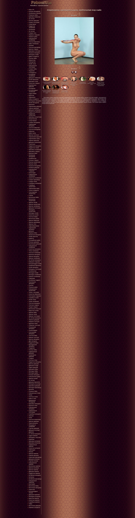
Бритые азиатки (33, 469)
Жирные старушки (34, 35)
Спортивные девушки (32, 355)
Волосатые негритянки (32, 199)
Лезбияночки (32, 158)
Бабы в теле (32, 398)
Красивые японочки (34, 443)
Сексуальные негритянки (33, 289)
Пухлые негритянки (34, 162)
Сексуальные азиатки (33, 463)
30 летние (32, 31)
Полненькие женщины (32, 327)
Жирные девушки (34, 319)
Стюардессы (32, 72)
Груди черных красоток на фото (64, 91)
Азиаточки (32, 489)
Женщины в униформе (32, 425)
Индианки (32, 71)
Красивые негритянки (35, 117)
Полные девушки (34, 242)
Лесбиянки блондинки (32, 155)
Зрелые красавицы (34, 222)
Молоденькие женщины (33, 345)
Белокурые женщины (35, 101)
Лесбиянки (32, 29)
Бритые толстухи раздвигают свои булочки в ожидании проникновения (101, 83)
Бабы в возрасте (34, 99)
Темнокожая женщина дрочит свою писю (55, 83)
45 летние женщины (35, 318)
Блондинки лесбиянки (32, 75)
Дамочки (31, 432)
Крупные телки (33, 323)
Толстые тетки (33, 360)
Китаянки (31, 477)
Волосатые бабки (34, 218)
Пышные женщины (34, 53)
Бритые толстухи (34, 135)
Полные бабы (33, 350)
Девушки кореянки (34, 494)
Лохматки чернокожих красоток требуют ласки (46, 91)
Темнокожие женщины (32, 125)
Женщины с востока (35, 437)
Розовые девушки (34, 167)
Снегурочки (32, 62)
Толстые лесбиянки (34, 252)
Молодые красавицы (35, 387)
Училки (31, 195)
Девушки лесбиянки (34, 110)
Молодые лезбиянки (35, 274)
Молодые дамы (33, 373)
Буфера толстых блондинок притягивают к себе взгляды (74, 83)
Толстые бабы (33, 335)
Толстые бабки (33, 216)
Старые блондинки (34, 122)
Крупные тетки (33, 405)
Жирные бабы (33, 233)
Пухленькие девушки (35, 244)
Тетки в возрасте (34, 190)
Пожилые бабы (33, 15)
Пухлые (31, 285)
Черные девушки (34, 108)
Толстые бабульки (34, 127)
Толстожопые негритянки (33, 192)
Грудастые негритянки (32, 114)
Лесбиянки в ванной (35, 13)
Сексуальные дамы (34, 376)
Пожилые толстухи (34, 325)
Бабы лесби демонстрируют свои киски (91, 83)
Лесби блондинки (34, 102)
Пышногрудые (33, 330)
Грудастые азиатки (34, 473)
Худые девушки (33, 367)
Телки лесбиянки (34, 301)
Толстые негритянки (35, 419)
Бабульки (31, 131)
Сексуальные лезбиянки (33, 246)
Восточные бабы (34, 486)
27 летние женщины (35, 434)
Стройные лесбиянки (35, 183)
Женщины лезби (34, 54)
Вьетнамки (32, 484)
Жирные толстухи (34, 321)
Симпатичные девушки (33, 352)
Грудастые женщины (35, 146)
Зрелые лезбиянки (34, 258)
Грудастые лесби (34, 148)
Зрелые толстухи (34, 337)
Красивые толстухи (34, 51)
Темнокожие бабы (34, 188)
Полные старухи (33, 160)
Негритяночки (33, 119)
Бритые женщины (34, 339)
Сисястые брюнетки (34, 294)
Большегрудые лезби (35, 263)
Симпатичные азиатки (33, 445)
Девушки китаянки (34, 459)
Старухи (31, 358)
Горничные (32, 144)
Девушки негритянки (35, 142)
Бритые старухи (33, 49)
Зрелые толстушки (34, 316)
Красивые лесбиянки (35, 149)
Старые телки (33, 181)
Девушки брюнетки (34, 382)
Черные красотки (34, 140)
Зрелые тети (32, 224)
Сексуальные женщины (33, 408)
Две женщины (33, 341)
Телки (30, 395)
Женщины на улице (34, 384)
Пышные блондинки (35, 165)
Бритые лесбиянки (34, 206)
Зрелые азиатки (33, 453)
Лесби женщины (33, 267)
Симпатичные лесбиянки (33, 175)
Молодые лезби (33, 273)
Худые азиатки (33, 435)
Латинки (31, 45)
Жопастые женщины (35, 234)
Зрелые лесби (33, 202)
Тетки (30, 417)
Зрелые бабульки (34, 220)
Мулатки (31, 389)
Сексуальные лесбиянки (33, 39)
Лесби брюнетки (33, 79)
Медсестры (32, 60)
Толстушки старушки (35, 296)
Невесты (31, 238)
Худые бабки (32, 93)
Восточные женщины (35, 487)
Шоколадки (32, 172)
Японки (31, 451)
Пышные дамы (33, 287)
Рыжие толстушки (34, 22)
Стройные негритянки (32, 186)
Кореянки (31, 439)
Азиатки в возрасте (34, 507)
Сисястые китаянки (34, 448)
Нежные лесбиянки (34, 276)
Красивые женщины (35, 403)
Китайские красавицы (35, 479)
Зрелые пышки (33, 378)
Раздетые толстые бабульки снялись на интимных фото (65, 83)
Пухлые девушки (34, 20)
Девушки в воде (33, 365)
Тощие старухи (33, 307)
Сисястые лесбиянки (35, 178)
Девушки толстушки (34, 208)
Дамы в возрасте (34, 56)
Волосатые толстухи (35, 308)
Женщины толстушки (35, 269)
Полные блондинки (34, 11)
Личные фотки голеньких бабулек (82, 83)
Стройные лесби (34, 297)
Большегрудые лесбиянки (33, 91)
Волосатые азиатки (34, 466)
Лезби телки (32, 64)
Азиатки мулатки (34, 455)
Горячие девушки (34, 428)
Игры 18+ (31, 9)
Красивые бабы (33, 369)
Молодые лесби (33, 213)
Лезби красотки (33, 236)
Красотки (31, 95)
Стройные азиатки (34, 502)
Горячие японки (33, 461)
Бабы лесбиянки (34, 43)
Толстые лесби (33, 396)
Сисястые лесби (33, 215)
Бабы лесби (32, 133)
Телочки (31, 416)
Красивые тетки (33, 81)
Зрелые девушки (34, 421)
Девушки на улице (34, 430)
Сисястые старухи (34, 83)
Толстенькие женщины (32, 333)
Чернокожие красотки (35, 137)
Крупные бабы (33, 153)
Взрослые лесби (34, 310)
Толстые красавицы (34, 47)
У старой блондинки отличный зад (47, 83)
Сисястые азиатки (34, 500)
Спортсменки (33, 120)
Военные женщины (34, 254)
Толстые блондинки (34, 129)
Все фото (74, 15)
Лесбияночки (32, 271)
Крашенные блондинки (32, 401)
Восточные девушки (35, 505)
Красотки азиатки (34, 498)
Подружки (32, 348)
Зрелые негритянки (34, 204)
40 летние (32, 18)
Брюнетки (32, 104)
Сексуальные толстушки (33, 66)
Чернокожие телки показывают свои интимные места (55, 91)
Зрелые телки (33, 314)
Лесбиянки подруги (34, 280)
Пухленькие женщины (32, 282)
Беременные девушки (32, 85)
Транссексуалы (33, 423)
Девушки (31, 231)
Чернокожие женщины (32, 228)
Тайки (30, 504)
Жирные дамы (33, 36)
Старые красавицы (34, 179)
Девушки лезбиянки (34, 77)
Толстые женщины (34, 303)
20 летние (32, 380)
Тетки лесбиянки (34, 251)
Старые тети (32, 33)
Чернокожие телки (34, 138)
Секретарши (32, 24)
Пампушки (32, 278)
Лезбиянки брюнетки (35, 265)
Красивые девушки (34, 385)
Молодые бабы (33, 371)
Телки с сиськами (34, 292)
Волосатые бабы (34, 197)
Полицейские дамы (34, 240)
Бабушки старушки (34, 262)
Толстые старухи (34, 305)
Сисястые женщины (35, 249)
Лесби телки (32, 299)
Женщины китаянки (34, 496)
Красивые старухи (34, 151)
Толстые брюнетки (34, 42)
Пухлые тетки (33, 164)
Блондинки (32, 88)
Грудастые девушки (34, 112)
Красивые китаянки (34, 441)
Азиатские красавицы (35, 457)
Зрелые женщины (34, 256)
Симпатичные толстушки (33, 411)
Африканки (32, 97)
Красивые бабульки (34, 17)
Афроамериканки (34, 226)
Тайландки (32, 450)
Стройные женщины (35, 414)
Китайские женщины (35, 475)
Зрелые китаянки (34, 468)
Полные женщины (34, 374)
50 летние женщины (35, 260)
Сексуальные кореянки (33, 481)
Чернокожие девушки (35, 106)
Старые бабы (33, 69)
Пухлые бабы (33, 58)
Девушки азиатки (34, 471)
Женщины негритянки (32, 210)
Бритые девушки (34, 363)
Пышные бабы (33, 391)
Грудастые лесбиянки (32, 26)
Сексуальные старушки (33, 170)
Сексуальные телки (34, 393)
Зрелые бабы (33, 312)
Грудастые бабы (33, 343)
